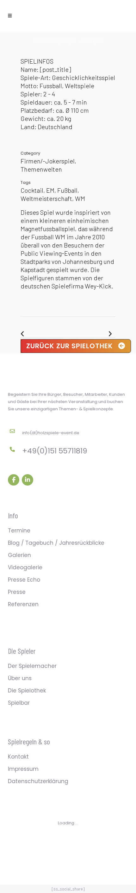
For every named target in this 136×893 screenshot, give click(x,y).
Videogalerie (25, 567)
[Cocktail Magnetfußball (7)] (25, 53)
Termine (19, 530)
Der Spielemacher (32, 666)
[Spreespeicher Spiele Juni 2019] (22, 53)
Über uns (20, 678)
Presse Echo (24, 579)
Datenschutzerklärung (38, 781)
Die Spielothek (27, 690)
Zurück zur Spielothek (69, 345)
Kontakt (18, 756)
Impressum (23, 768)
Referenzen (23, 604)
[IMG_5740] (21, 53)
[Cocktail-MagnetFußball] (23, 53)
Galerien (19, 555)
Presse (17, 592)
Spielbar (19, 702)
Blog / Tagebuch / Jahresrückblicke (56, 542)
